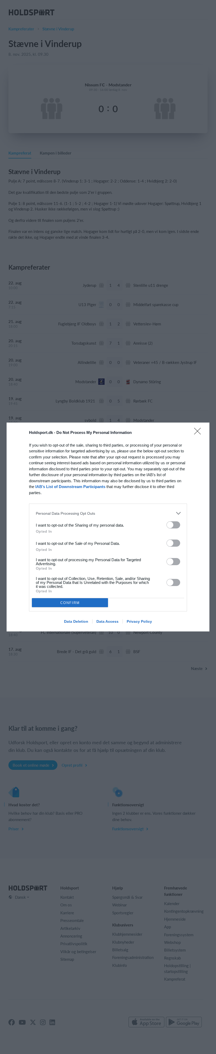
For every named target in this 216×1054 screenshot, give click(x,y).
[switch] (173, 524)
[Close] (199, 433)
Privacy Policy (139, 621)
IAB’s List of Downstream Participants (70, 486)
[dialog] (108, 527)
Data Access (107, 621)
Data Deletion (76, 621)
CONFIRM (70, 603)
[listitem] (108, 513)
